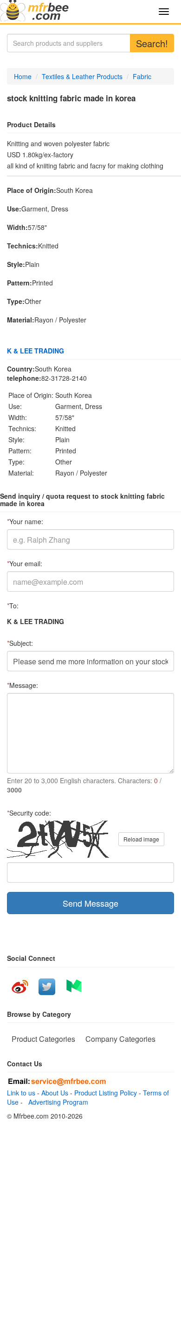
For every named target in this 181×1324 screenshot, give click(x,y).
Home (23, 76)
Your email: (24, 563)
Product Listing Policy (105, 1092)
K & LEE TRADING (35, 350)
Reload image (141, 839)
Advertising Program (56, 1102)
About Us (54, 1092)
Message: (22, 685)
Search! (152, 43)
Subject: (20, 643)
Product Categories (43, 1038)
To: (13, 605)
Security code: (29, 812)
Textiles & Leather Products (82, 76)
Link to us (21, 1092)
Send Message (90, 903)
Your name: (25, 521)
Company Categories (120, 1038)
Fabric (142, 76)
